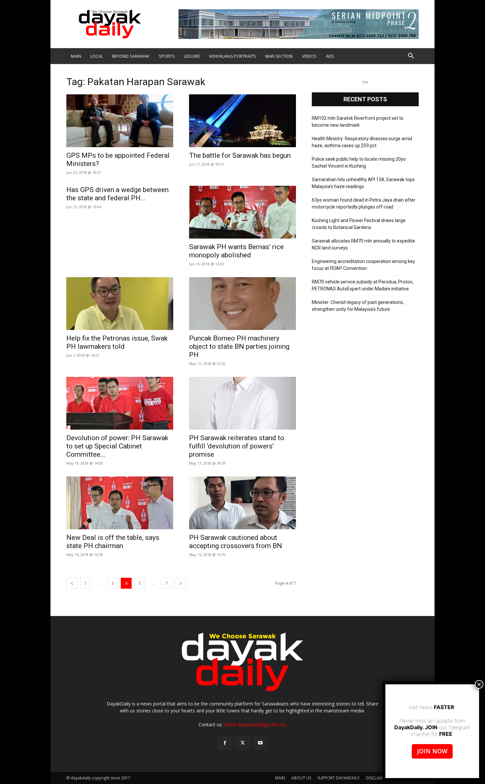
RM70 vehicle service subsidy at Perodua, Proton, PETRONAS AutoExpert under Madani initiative (362, 285)
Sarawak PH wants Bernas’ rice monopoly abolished (236, 251)
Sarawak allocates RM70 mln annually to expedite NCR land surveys (363, 244)
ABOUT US (301, 778)
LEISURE (192, 56)
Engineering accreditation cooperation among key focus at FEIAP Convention (363, 265)
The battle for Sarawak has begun (240, 155)
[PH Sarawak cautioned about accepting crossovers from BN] (242, 502)
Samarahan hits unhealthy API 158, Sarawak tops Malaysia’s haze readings (363, 183)
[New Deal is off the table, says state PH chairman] (119, 502)
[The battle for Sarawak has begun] (242, 120)
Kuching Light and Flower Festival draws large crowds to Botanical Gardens (358, 224)
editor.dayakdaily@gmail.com (255, 724)
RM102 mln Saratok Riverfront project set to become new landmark (358, 121)
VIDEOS (309, 56)
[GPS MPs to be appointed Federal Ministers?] (119, 120)
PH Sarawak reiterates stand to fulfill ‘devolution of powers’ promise (236, 446)
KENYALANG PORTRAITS (232, 56)
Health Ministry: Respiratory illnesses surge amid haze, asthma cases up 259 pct (362, 142)
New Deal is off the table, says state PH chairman (112, 542)
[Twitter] (242, 743)
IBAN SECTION (279, 56)
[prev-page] (72, 583)
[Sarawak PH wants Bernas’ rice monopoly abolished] (242, 212)
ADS (330, 56)
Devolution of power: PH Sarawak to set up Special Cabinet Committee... (117, 446)
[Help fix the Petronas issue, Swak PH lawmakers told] (119, 303)
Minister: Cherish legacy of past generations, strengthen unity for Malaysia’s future (358, 306)
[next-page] (180, 583)
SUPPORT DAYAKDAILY (338, 778)
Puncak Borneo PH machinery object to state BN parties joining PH (239, 346)
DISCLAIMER (377, 778)
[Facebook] (224, 743)
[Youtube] (260, 743)
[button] (411, 56)
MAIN (76, 56)
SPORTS (167, 56)
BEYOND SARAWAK (130, 56)
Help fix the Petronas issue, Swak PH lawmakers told (117, 342)
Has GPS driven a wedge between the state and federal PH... (117, 194)
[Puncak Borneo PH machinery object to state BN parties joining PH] (242, 303)
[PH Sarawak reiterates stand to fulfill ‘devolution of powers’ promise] (242, 403)
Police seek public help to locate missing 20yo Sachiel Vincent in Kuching (359, 162)
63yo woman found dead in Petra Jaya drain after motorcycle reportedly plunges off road (363, 203)
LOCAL (96, 56)
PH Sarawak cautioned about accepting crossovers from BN (235, 542)
